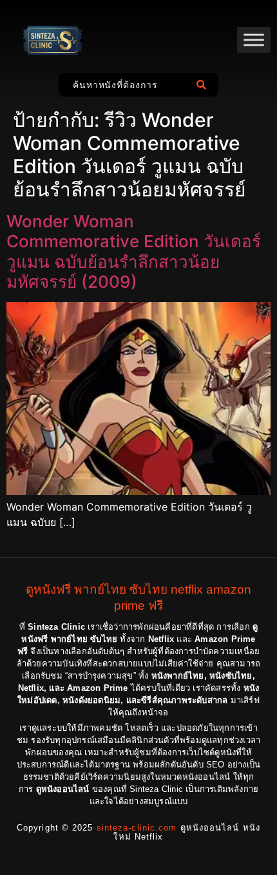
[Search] (203, 85)
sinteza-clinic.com (137, 828)
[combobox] (124, 85)
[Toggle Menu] (254, 39)
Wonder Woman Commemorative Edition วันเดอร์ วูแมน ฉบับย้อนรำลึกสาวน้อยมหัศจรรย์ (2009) (133, 251)
